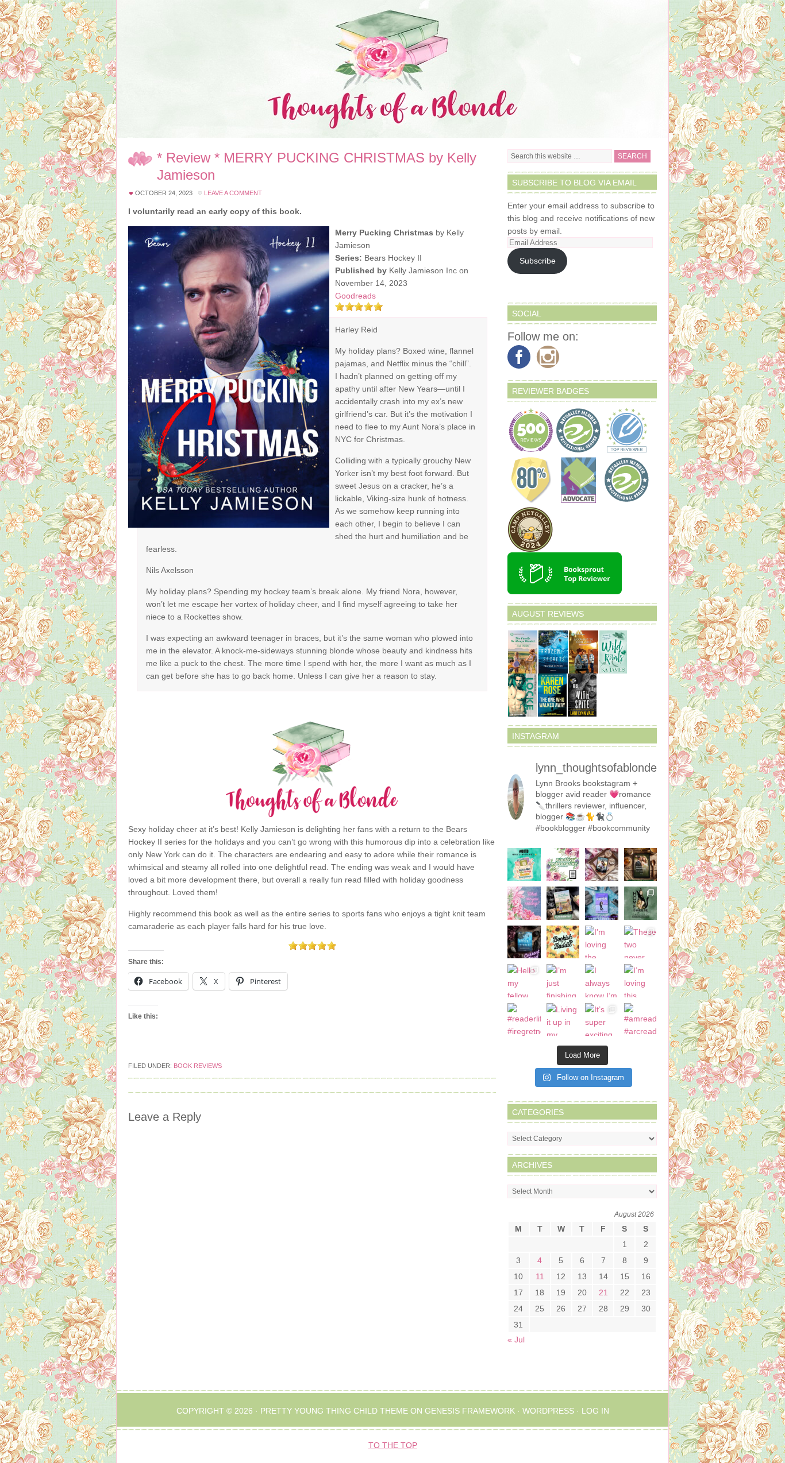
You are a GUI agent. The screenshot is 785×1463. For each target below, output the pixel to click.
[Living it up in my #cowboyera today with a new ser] (563, 1019)
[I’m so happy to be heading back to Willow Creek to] (563, 903)
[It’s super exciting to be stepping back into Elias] (601, 1019)
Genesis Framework (470, 1410)
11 (540, 1276)
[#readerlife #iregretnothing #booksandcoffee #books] (524, 1019)
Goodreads (355, 295)
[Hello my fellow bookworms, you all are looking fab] (524, 980)
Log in (595, 1410)
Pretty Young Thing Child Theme (334, 1410)
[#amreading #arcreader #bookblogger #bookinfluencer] (640, 1019)
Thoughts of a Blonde (392, 69)
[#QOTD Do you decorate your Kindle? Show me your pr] (563, 864)
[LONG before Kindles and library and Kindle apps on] (524, 864)
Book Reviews (198, 1065)
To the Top (392, 1445)
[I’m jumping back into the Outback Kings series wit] (640, 864)
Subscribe (538, 260)
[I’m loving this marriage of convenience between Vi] (640, 980)
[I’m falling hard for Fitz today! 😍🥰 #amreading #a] (601, 864)
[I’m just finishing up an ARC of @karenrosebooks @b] (563, 980)
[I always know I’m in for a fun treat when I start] (601, 980)
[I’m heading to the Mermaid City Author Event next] (601, 903)
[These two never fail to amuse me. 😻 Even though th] (640, 942)
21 (603, 1292)
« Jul (516, 1339)
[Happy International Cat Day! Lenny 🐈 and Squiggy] (640, 903)
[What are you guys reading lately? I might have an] (524, 903)
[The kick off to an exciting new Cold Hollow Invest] (524, 942)
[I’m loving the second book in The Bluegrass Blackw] (601, 942)
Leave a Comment (233, 192)
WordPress (548, 1410)
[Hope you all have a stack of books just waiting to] (563, 942)
